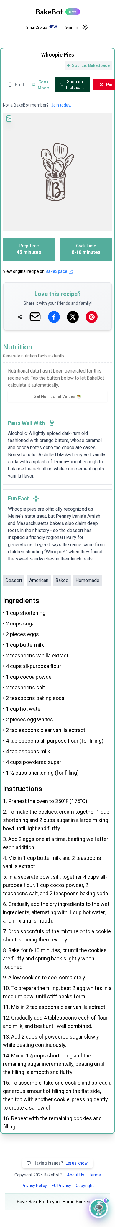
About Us (75, 1175)
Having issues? (61, 1163)
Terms (95, 1175)
